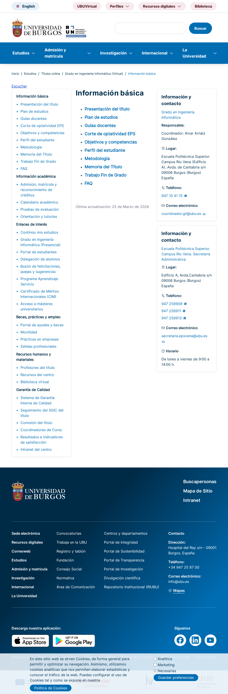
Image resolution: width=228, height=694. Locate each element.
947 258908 (172, 303)
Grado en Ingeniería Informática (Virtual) (94, 73)
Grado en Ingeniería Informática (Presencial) (40, 242)
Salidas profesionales (38, 346)
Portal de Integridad (121, 542)
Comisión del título (36, 422)
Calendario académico (39, 202)
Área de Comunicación (76, 587)
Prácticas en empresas (39, 339)
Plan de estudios (34, 111)
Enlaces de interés (31, 224)
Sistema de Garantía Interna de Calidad (37, 400)
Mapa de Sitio (197, 491)
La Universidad (194, 53)
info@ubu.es (178, 581)
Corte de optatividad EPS (42, 125)
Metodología (31, 147)
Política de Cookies (50, 688)
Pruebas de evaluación (39, 209)
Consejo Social (69, 569)
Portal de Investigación (123, 569)
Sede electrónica (26, 533)
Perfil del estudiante (37, 140)
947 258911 (171, 311)
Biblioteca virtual (34, 382)
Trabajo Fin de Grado (38, 161)
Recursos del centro (37, 374)
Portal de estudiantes (38, 252)
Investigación (113, 53)
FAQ (23, 168)
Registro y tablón (71, 551)
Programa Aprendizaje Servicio (39, 281)
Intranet (191, 500)
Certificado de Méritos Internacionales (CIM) (39, 294)
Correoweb (21, 551)
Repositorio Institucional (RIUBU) (131, 587)
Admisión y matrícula (55, 53)
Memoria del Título (36, 154)
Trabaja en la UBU (72, 542)
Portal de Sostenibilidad (124, 551)
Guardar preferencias (176, 677)
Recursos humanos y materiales (33, 357)
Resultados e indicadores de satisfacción (41, 440)
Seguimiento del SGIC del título (41, 413)
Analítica (165, 659)
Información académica (36, 176)
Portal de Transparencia (124, 560)
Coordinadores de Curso (41, 430)
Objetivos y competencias (42, 133)
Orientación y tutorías (38, 216)
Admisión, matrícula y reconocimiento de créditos (38, 189)
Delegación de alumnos (40, 259)
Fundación (65, 560)
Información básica (32, 96)
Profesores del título (37, 367)
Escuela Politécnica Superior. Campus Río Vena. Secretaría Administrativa (185, 254)
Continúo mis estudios (39, 232)
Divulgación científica (122, 578)
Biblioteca (203, 6)
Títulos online (50, 73)
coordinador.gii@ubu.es (181, 213)
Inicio (15, 73)
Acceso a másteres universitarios (36, 306)
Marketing (166, 665)
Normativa (65, 578)
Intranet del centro (36, 449)
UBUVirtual (87, 6)
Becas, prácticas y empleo (38, 317)
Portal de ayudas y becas (41, 325)
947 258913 (172, 318)
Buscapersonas (199, 481)
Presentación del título (39, 104)
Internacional (154, 53)
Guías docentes (33, 118)
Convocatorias (69, 533)
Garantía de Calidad (33, 389)
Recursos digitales (27, 542)
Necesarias (167, 671)
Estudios (20, 53)
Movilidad (28, 332)
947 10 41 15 (172, 195)
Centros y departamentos (125, 533)
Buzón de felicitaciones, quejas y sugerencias (40, 269)
